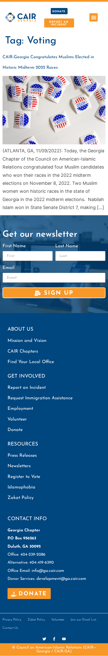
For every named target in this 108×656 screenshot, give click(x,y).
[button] (93, 17)
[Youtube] (64, 639)
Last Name (66, 246)
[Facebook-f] (54, 639)
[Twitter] (44, 639)
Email (9, 268)
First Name (14, 246)
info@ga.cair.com (48, 571)
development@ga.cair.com (61, 579)
